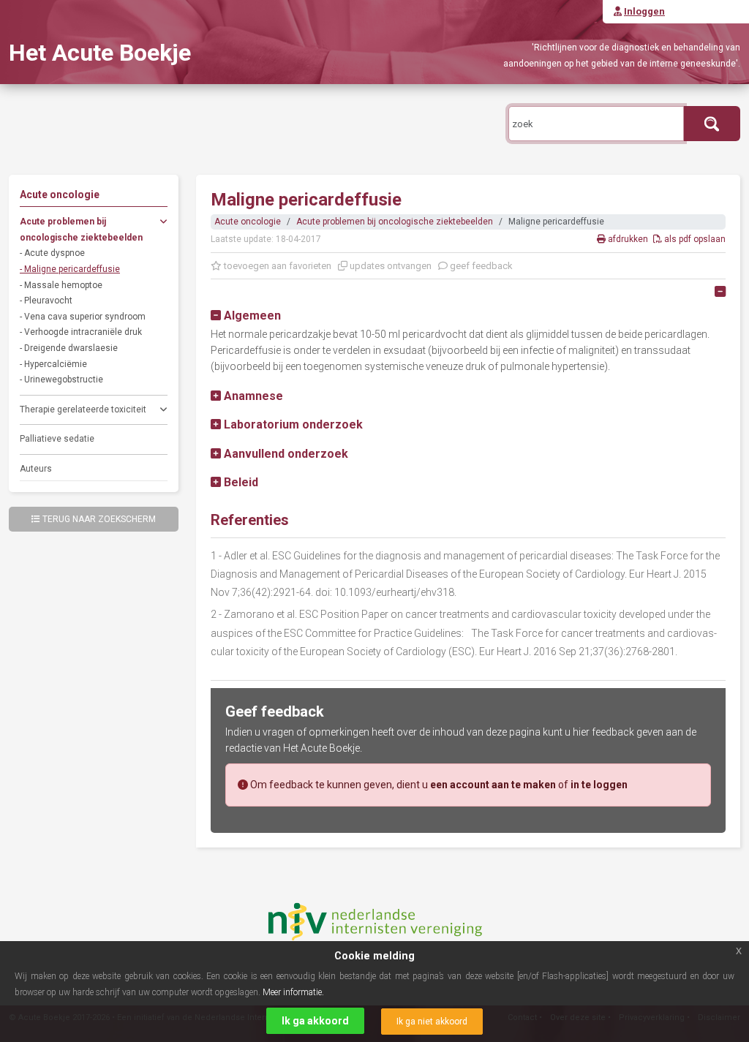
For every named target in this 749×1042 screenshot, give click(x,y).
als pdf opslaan (694, 239)
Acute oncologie (247, 221)
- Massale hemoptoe (61, 285)
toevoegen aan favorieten (276, 265)
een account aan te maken (493, 784)
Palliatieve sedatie (57, 439)
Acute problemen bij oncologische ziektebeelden (81, 229)
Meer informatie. (293, 992)
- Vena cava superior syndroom (83, 317)
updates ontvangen (389, 265)
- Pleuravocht (46, 300)
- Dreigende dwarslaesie (69, 348)
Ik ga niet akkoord (431, 1021)
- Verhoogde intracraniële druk (81, 332)
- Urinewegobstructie (61, 379)
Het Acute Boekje (100, 53)
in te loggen (599, 784)
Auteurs (36, 469)
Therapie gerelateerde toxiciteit (83, 409)
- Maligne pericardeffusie (70, 269)
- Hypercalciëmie (53, 364)
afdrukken (628, 239)
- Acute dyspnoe (52, 253)
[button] (246, 315)
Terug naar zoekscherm (99, 519)
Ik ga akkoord (315, 1021)
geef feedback (480, 265)
